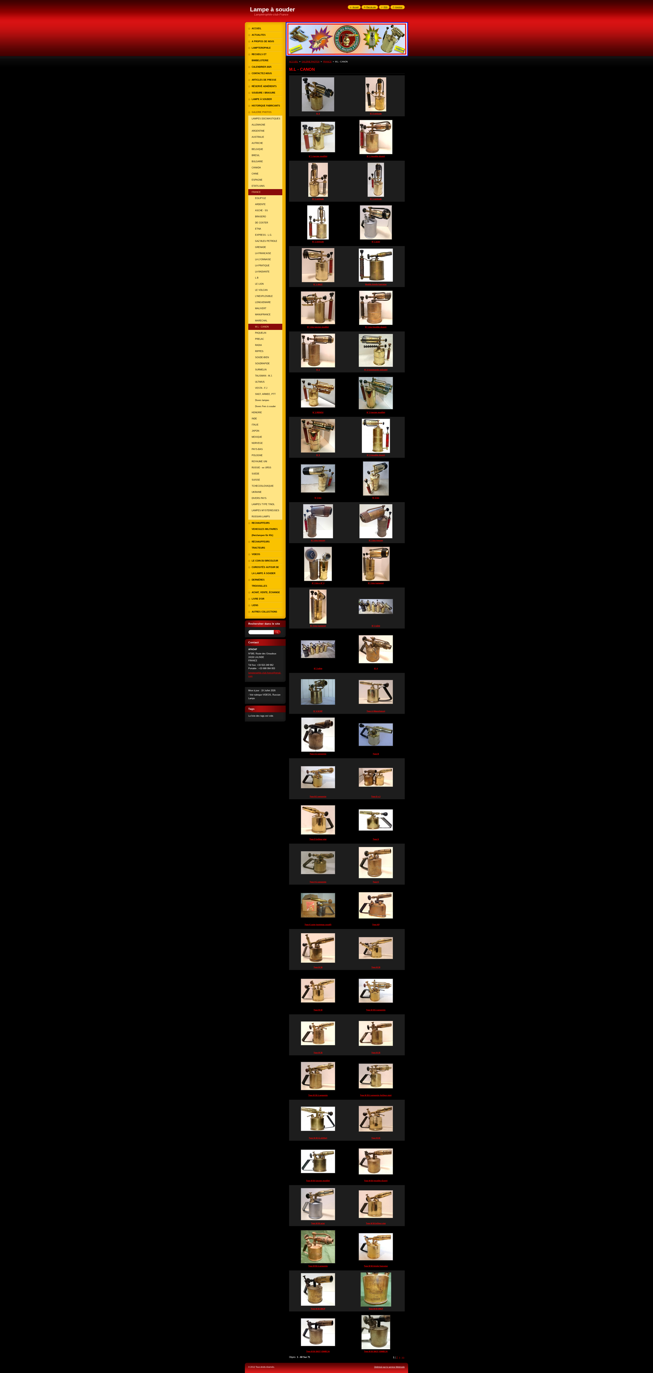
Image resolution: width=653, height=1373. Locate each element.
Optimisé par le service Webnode (389, 1367)
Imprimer (399, 7)
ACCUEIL (293, 62)
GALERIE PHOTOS (311, 62)
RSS (385, 7)
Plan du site (371, 7)
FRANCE (327, 62)
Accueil (355, 7)
